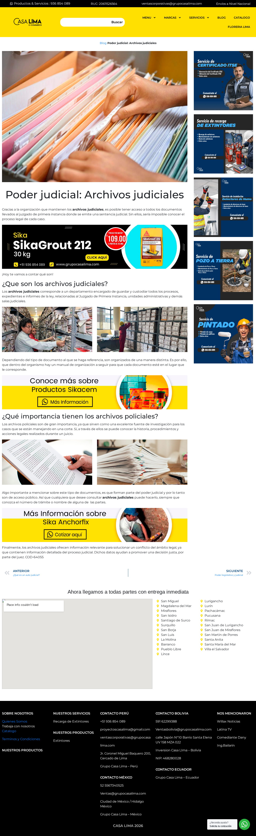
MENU (146, 17)
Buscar (117, 22)
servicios (197, 17)
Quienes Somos (14, 721)
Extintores (61, 741)
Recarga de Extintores (71, 721)
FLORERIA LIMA (239, 27)
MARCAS (170, 17)
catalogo (242, 17)
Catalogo (9, 731)
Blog (103, 43)
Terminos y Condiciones (21, 739)
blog (221, 17)
